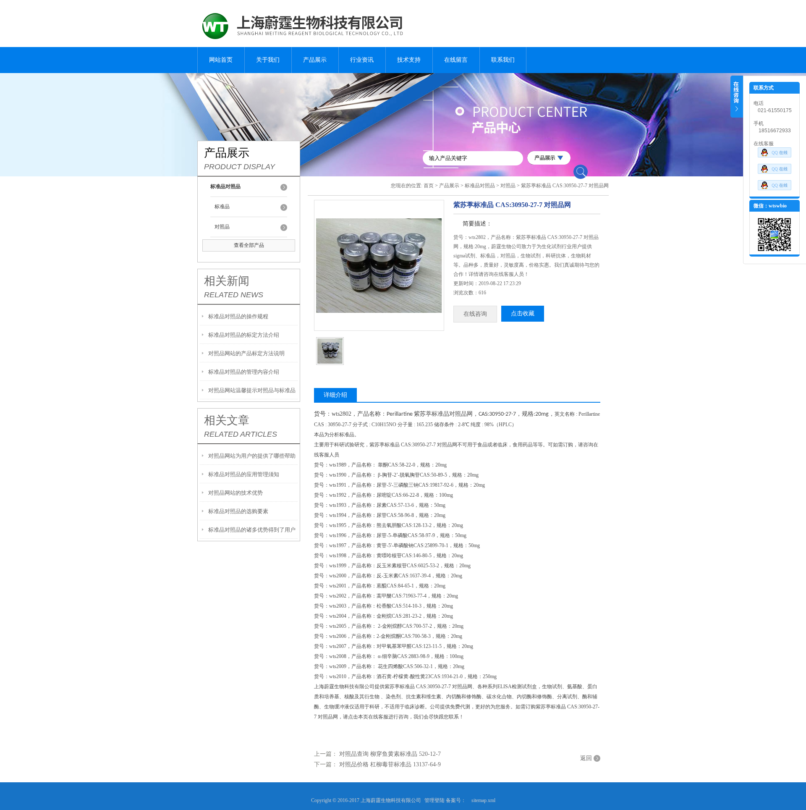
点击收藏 (522, 313)
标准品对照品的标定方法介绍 (243, 335)
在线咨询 (475, 314)
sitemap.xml (483, 800)
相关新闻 (226, 281)
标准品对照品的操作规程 (238, 316)
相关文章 (226, 420)
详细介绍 (335, 395)
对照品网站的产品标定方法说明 (246, 353)
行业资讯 (362, 60)
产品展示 (315, 60)
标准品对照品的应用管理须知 (243, 474)
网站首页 (221, 60)
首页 (429, 186)
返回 (586, 758)
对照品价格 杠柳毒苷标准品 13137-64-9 (390, 764)
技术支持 (409, 60)
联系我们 (503, 60)
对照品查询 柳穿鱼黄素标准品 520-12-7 (390, 754)
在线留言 (456, 60)
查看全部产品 (249, 245)
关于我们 (268, 60)
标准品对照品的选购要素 (238, 511)
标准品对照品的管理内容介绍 (243, 372)
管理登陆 (434, 800)
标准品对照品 (480, 186)
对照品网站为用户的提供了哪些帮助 (252, 456)
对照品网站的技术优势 (235, 493)
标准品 (222, 207)
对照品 (222, 227)
